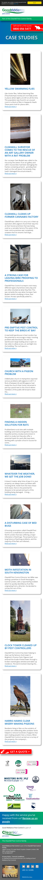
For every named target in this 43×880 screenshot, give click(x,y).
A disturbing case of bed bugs (21, 524)
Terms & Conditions (18, 856)
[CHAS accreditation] (31, 788)
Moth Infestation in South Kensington (18, 571)
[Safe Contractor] (35, 779)
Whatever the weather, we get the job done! (20, 475)
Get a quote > (20, 751)
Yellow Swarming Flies (19, 88)
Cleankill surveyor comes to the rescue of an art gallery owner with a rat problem (20, 151)
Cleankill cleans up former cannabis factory (21, 215)
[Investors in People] (16, 779)
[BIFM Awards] (13, 797)
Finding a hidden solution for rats (17, 423)
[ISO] (33, 763)
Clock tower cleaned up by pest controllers (21, 647)
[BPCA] (18, 763)
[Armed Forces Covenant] (7, 763)
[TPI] (33, 806)
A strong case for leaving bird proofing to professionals (21, 277)
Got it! (34, 2)
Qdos (30, 877)
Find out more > (11, 107)
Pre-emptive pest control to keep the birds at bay (21, 329)
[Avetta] (11, 788)
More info (16, 3)
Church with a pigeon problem (19, 373)
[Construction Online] (32, 797)
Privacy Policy (6, 856)
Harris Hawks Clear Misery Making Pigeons (19, 722)
